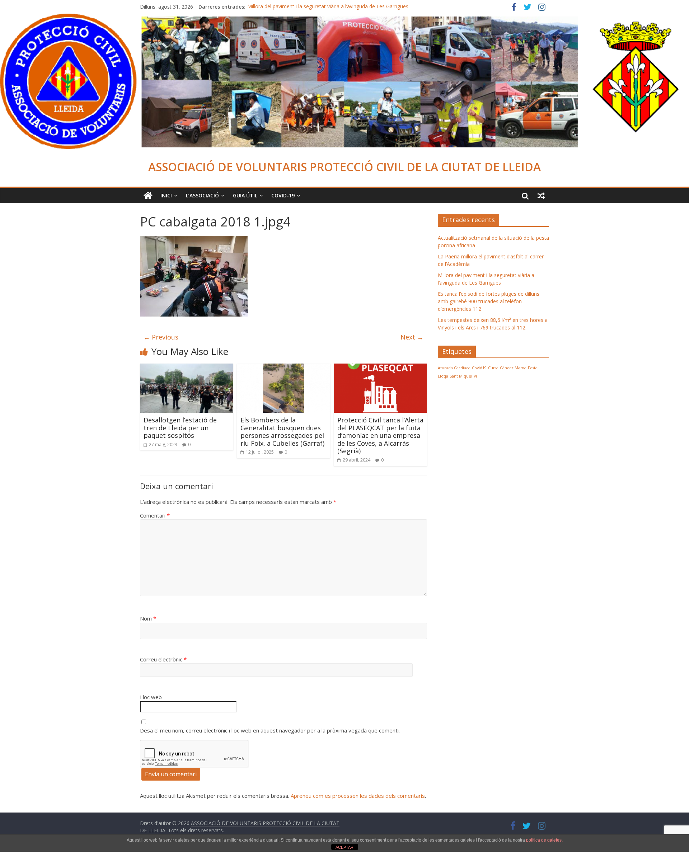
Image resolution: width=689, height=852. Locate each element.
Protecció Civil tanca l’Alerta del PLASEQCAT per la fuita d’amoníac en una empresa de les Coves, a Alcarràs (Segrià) (380, 435)
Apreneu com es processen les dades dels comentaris (358, 795)
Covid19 (479, 367)
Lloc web (151, 697)
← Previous (161, 337)
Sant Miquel (461, 376)
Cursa (493, 367)
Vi (475, 376)
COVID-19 (283, 195)
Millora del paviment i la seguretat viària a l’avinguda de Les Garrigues (327, 6)
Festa (533, 367)
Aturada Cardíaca (454, 367)
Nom (148, 618)
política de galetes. (544, 840)
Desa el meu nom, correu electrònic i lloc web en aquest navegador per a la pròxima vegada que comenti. (270, 730)
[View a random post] (541, 195)
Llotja (443, 376)
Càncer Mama (513, 367)
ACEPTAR (344, 847)
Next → (411, 337)
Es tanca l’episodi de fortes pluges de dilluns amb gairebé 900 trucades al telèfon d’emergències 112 (488, 301)
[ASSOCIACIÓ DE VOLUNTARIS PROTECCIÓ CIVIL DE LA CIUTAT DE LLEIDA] (344, 18)
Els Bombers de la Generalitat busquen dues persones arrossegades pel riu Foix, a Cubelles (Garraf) (282, 432)
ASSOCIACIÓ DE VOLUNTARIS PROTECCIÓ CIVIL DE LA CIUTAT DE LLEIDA (344, 166)
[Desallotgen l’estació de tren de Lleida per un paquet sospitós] (186, 368)
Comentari (155, 515)
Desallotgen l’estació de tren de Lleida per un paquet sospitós (180, 428)
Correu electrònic (163, 659)
